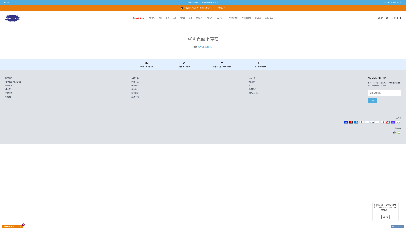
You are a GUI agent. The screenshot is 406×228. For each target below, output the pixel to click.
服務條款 (135, 97)
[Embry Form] (12, 18)
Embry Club (269, 18)
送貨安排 (135, 85)
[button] (388, 226)
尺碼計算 (135, 78)
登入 (250, 85)
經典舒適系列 (246, 18)
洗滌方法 (135, 82)
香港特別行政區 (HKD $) (391, 2)
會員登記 (252, 89)
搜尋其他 (208, 47)
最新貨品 (152, 18)
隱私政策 (135, 93)
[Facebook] (5, 2)
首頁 (200, 47)
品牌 (160, 18)
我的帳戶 (252, 82)
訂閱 (372, 100)
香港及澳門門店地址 (13, 82)
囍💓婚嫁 (258, 18)
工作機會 (8, 93)
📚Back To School (138, 18)
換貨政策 (135, 89)
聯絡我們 (8, 97)
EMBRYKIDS (220, 18)
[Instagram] (8, 2)
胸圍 (167, 18)
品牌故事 (8, 85)
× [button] (397, 201)
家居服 (182, 18)
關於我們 (8, 78)
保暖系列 (209, 18)
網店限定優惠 (233, 18)
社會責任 (8, 89)
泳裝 (190, 18)
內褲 (174, 18)
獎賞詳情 (385, 217)
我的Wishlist (253, 93)
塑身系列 (199, 18)
